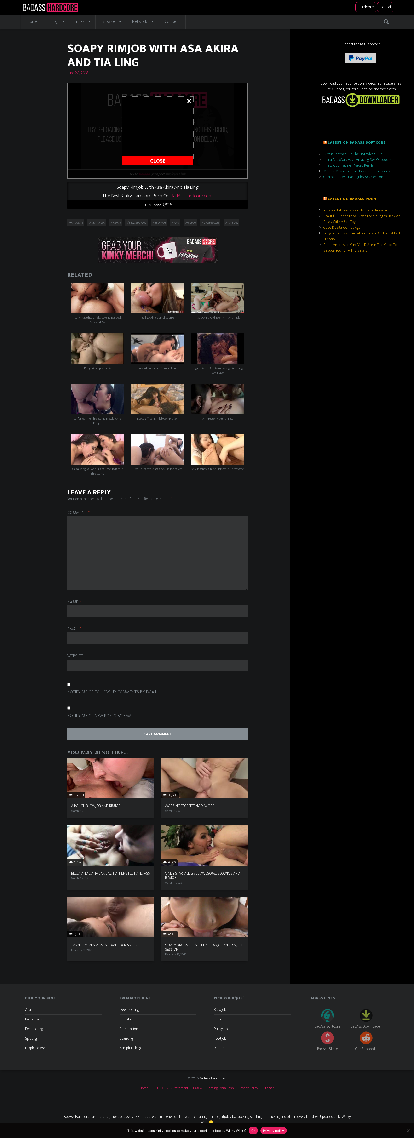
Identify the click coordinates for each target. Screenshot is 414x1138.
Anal (28, 1010)
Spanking (126, 1038)
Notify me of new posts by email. (101, 716)
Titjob (218, 1019)
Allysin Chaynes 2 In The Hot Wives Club (353, 154)
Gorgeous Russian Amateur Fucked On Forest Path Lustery (362, 236)
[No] (408, 1130)
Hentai (385, 7)
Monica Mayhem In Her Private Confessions (356, 171)
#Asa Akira (97, 222)
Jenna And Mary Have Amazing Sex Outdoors (357, 160)
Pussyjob (221, 1029)
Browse (108, 21)
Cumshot (127, 1019)
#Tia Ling (231, 222)
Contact (172, 21)
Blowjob (220, 1010)
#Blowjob (159, 222)
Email (74, 629)
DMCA (197, 1088)
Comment (78, 513)
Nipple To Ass (35, 1048)
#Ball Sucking (136, 222)
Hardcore (366, 7)
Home (32, 21)
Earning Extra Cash (220, 1088)
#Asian (116, 222)
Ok (253, 1130)
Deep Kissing (129, 1010)
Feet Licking (34, 1029)
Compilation (129, 1029)
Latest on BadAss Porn (352, 199)
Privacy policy (273, 1130)
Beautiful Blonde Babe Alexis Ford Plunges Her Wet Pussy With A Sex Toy (361, 219)
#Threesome (210, 222)
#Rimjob (190, 222)
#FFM (175, 222)
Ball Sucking (34, 1019)
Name (74, 602)
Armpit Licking (130, 1048)
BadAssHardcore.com (192, 196)
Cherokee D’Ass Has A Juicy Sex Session (353, 177)
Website (75, 656)
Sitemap (269, 1088)
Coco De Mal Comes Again (343, 227)
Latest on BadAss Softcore (356, 142)
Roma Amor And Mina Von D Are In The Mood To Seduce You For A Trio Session (360, 248)
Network (139, 21)
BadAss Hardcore (212, 1078)
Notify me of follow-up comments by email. (112, 692)
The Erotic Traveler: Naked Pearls (348, 165)
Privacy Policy (248, 1088)
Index (79, 21)
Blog (54, 21)
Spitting (31, 1038)
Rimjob (219, 1048)
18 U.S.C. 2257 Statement (170, 1088)
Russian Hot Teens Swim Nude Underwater (355, 210)
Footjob (220, 1038)
